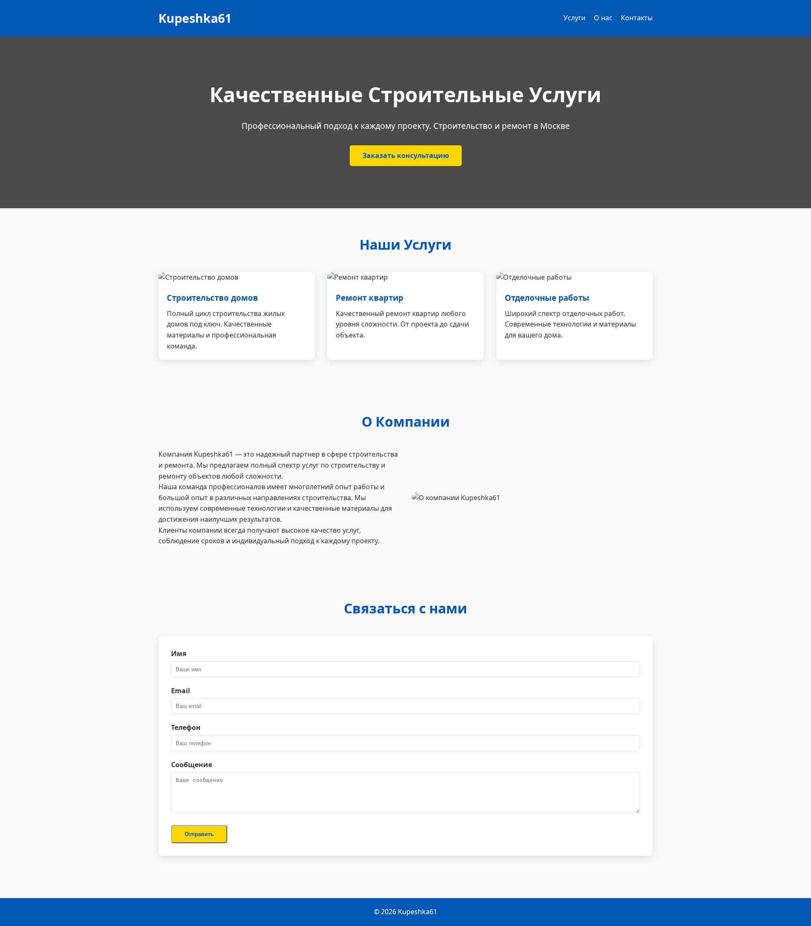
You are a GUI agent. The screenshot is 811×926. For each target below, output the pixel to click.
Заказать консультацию (405, 155)
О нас (603, 17)
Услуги (574, 17)
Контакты (637, 17)
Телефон (186, 727)
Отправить (199, 834)
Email (180, 690)
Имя (178, 653)
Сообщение (191, 764)
